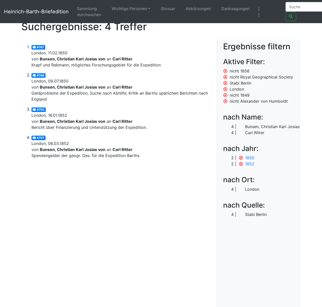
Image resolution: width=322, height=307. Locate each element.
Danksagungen (235, 8)
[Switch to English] (275, 9)
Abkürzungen (198, 8)
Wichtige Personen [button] (129, 8)
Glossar (168, 8)
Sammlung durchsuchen (89, 11)
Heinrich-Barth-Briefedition (36, 12)
